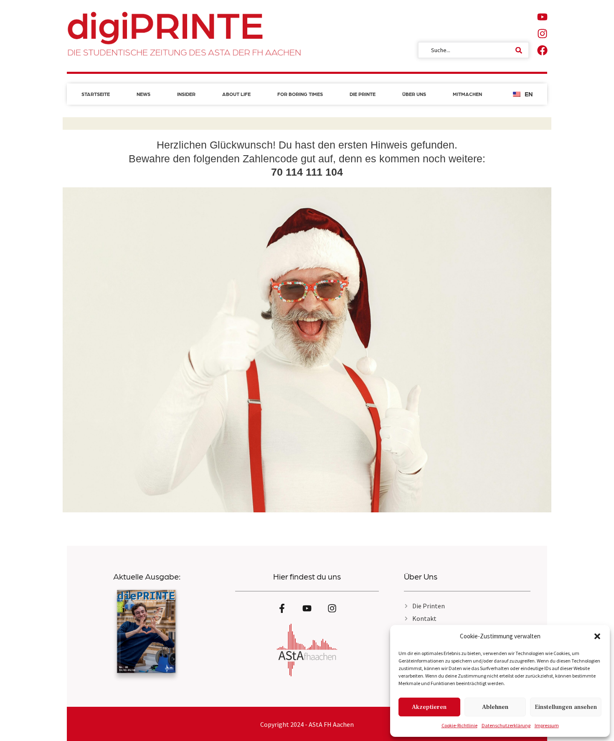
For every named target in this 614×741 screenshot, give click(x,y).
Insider (186, 94)
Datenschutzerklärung (506, 725)
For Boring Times (300, 94)
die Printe (363, 94)
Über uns (414, 94)
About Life (236, 94)
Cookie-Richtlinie (459, 725)
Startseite (95, 94)
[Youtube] (542, 16)
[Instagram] (542, 33)
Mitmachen (467, 94)
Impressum (547, 725)
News (143, 94)
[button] (597, 636)
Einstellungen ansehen (566, 707)
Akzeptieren (429, 707)
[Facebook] (542, 50)
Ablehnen (495, 707)
